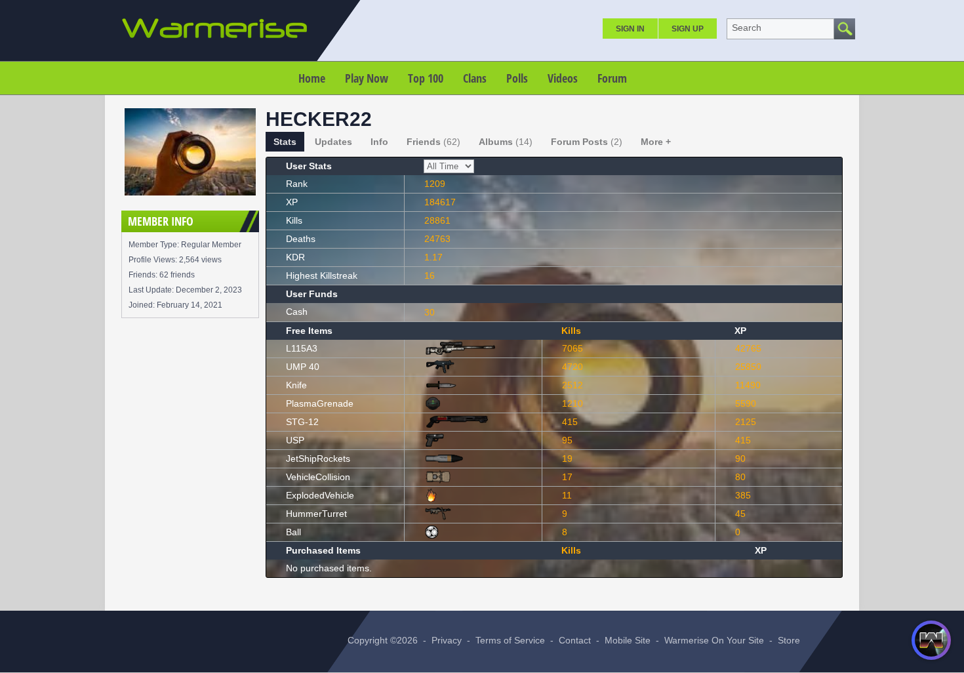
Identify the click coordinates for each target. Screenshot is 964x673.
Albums (505, 141)
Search (746, 27)
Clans (475, 78)
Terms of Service (510, 640)
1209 (434, 183)
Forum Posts (586, 141)
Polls (517, 78)
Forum (612, 78)
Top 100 (425, 78)
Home (311, 78)
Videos (563, 78)
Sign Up (688, 28)
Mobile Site (628, 640)
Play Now (366, 78)
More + (656, 141)
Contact (575, 640)
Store (789, 640)
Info (379, 141)
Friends (433, 141)
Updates (333, 141)
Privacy (447, 640)
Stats (284, 141)
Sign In (630, 28)
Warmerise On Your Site (714, 640)
